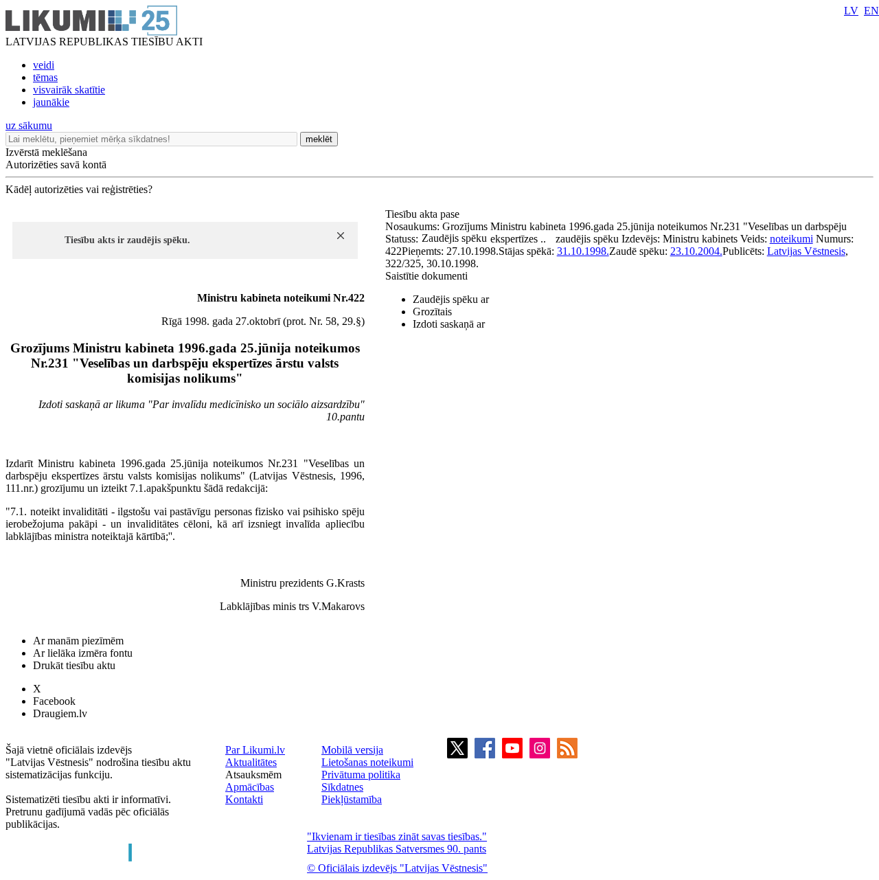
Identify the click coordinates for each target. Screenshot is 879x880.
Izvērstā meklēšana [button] (46, 152)
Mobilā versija (352, 750)
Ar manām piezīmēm (78, 640)
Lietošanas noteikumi (367, 762)
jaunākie (51, 102)
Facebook (54, 701)
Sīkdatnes (342, 787)
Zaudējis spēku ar (451, 299)
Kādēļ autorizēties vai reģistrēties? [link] (78, 189)
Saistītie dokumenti (426, 276)
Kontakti (244, 799)
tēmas (45, 77)
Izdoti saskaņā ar (449, 324)
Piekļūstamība (351, 799)
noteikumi (791, 239)
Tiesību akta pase (423, 214)
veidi (43, 65)
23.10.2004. (696, 251)
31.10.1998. (583, 251)
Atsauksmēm (253, 774)
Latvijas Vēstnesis (806, 251)
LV (851, 10)
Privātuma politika (360, 774)
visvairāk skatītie (69, 89)
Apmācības (249, 787)
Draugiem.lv (60, 713)
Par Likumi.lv (255, 750)
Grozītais (432, 311)
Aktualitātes (251, 762)
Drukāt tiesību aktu (74, 665)
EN (871, 10)
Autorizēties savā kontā (55, 164)
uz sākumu (28, 125)
